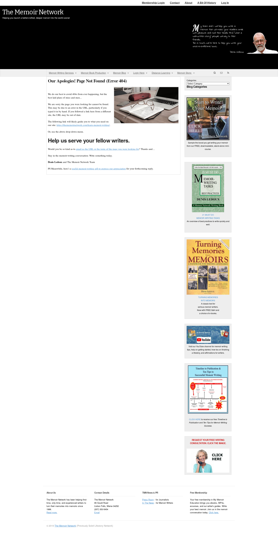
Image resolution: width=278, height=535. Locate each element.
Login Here (138, 72)
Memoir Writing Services (61, 72)
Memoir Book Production (93, 72)
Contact (175, 2)
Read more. (51, 512)
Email (97, 512)
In (143, 502)
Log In (225, 2)
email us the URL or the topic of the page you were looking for (107, 149)
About (188, 2)
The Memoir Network (33, 12)
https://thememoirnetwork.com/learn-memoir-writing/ (83, 125)
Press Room (148, 499)
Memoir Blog (119, 72)
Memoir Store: (184, 72)
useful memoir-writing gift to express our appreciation (99, 168)
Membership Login (153, 2)
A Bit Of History (206, 2)
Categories (191, 80)
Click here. (214, 512)
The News (149, 502)
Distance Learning (161, 72)
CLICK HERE (195, 419)
